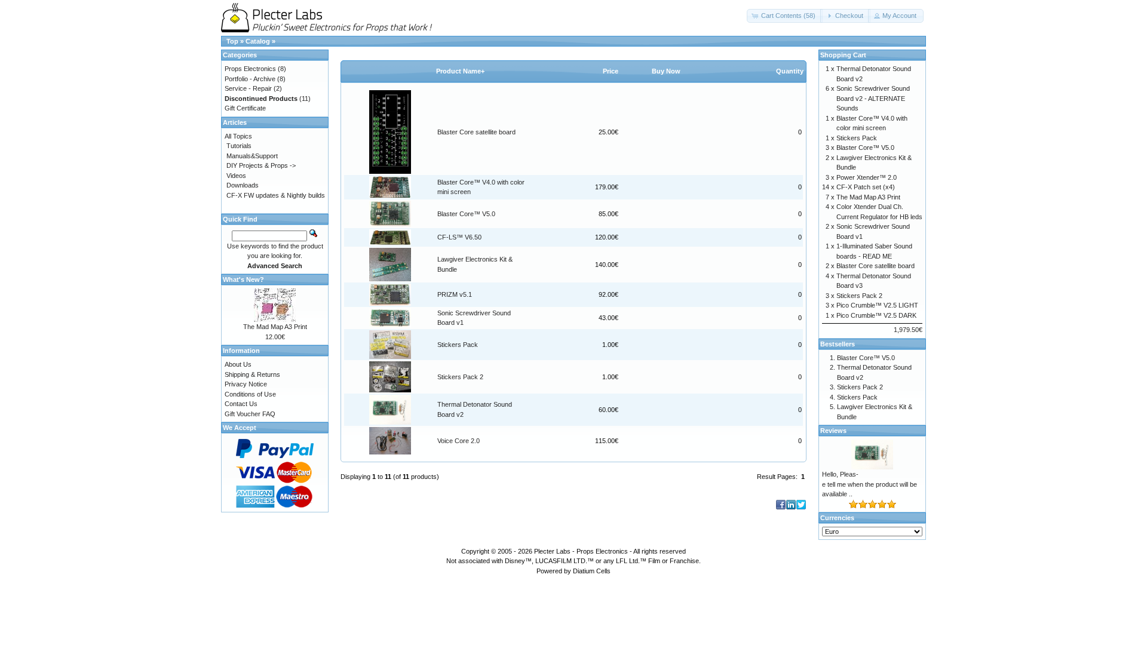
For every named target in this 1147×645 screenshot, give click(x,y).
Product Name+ (460, 71)
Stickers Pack (457, 344)
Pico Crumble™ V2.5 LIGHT (877, 305)
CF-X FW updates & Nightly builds (275, 195)
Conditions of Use (250, 394)
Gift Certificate (245, 108)
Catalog (258, 41)
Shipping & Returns (252, 374)
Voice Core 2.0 (458, 440)
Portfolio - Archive (250, 78)
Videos (236, 175)
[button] (785, 16)
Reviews (833, 430)
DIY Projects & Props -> (261, 165)
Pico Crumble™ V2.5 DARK (876, 315)
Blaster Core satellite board (476, 132)
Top (232, 41)
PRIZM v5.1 (454, 294)
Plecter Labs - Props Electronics (581, 551)
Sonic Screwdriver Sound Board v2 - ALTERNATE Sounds (873, 98)
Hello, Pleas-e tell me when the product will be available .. (869, 484)
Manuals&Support (252, 155)
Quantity (789, 71)
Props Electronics (250, 68)
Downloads (242, 185)
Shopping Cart (843, 55)
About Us (238, 364)
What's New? (243, 279)
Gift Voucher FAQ (250, 413)
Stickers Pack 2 (460, 376)
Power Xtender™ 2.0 (866, 177)
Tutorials (239, 145)
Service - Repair (248, 88)
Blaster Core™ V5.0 (466, 213)
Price (610, 71)
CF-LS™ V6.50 (459, 237)
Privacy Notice (246, 384)
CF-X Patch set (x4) (865, 187)
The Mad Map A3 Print (275, 326)
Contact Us (241, 403)
